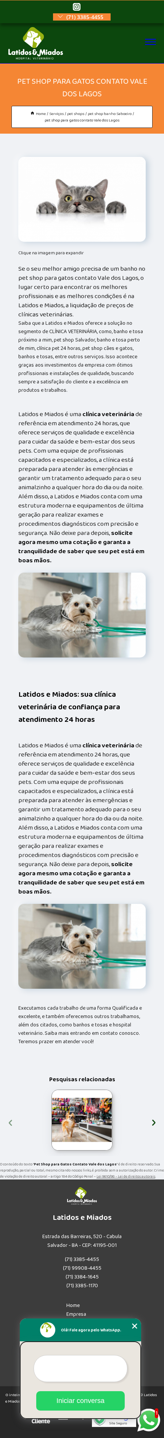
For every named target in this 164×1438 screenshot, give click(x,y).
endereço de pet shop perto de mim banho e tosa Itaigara (50, 1120)
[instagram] (76, 7)
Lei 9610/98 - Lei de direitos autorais (125, 1176)
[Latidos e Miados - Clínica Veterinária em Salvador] (35, 58)
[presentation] (10, 1121)
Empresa (76, 1314)
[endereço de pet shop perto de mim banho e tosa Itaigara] (82, 1120)
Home (73, 1305)
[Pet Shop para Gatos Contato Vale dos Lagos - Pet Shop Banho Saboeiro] (82, 199)
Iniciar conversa (80, 1400)
